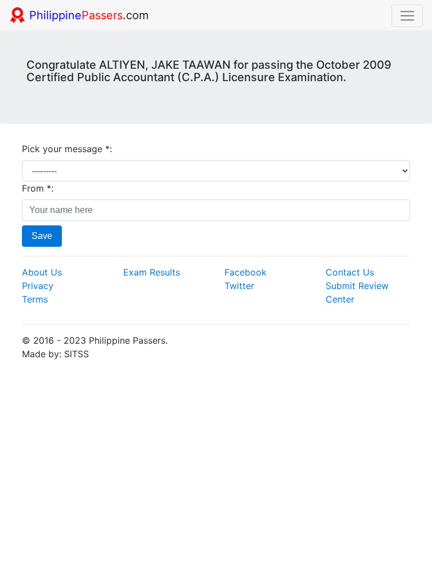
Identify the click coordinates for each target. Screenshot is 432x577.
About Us (42, 272)
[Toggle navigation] (407, 16)
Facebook (245, 272)
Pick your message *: (67, 148)
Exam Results (151, 272)
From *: (37, 188)
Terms (35, 299)
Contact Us (350, 272)
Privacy (37, 285)
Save (42, 236)
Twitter (239, 285)
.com (88, 15)
